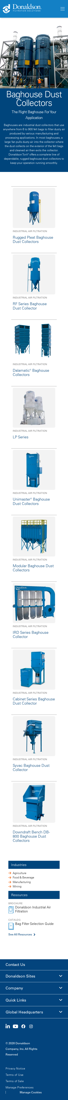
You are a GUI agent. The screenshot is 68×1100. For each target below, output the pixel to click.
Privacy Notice (15, 1068)
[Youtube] (17, 1026)
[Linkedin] (9, 1026)
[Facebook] (25, 1026)
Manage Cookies (31, 1092)
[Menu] (62, 9)
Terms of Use (15, 1075)
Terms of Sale (15, 1081)
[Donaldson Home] (30, 8)
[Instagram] (32, 1026)
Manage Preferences (20, 1087)
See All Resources (20, 934)
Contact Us (15, 964)
